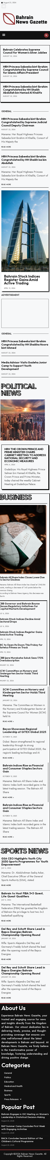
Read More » (8, 721)
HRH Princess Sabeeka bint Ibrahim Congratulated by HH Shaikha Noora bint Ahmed (24, 344)
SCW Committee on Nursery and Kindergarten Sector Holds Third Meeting (24, 692)
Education (9, 1081)
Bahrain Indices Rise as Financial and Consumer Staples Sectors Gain (23, 768)
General (8, 1073)
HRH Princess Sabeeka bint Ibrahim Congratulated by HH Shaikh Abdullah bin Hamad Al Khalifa (25, 89)
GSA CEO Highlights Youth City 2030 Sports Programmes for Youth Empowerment (24, 861)
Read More (6, 147)
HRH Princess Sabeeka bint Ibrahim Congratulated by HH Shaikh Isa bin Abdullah (24, 160)
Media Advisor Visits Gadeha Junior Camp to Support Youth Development (24, 366)
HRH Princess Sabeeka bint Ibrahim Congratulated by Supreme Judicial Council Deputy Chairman (24, 122)
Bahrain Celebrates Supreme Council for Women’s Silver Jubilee (25, 51)
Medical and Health (13, 1086)
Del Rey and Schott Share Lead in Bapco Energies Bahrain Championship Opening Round (23, 932)
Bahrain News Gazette (31, 1153)
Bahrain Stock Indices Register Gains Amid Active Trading (22, 279)
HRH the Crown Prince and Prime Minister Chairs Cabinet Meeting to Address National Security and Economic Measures (25, 455)
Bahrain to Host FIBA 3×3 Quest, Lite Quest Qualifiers (22, 895)
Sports (7, 1094)
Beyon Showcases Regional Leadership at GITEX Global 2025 (24, 730)
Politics (7, 1077)
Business (8, 1090)
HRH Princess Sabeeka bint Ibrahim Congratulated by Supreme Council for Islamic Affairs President (25, 69)
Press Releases (11, 1099)
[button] (3, 6)
